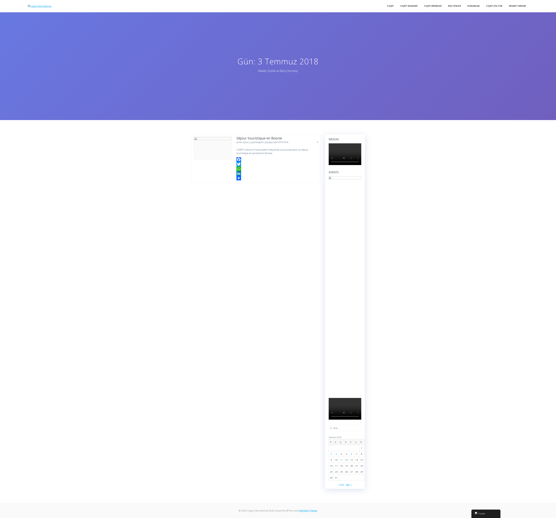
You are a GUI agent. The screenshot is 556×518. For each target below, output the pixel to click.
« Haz (341, 484)
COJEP (390, 5)
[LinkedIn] (277, 173)
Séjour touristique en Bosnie (259, 138)
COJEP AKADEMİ (409, 5)
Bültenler (454, 5)
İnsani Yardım (517, 5)
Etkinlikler (268, 142)
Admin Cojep (249, 142)
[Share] (277, 178)
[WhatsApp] (277, 168)
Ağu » (349, 484)
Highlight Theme (308, 510)
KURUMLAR (474, 5)
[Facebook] (277, 159)
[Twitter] (277, 164)
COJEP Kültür (494, 5)
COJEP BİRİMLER (433, 5)
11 (341, 459)
